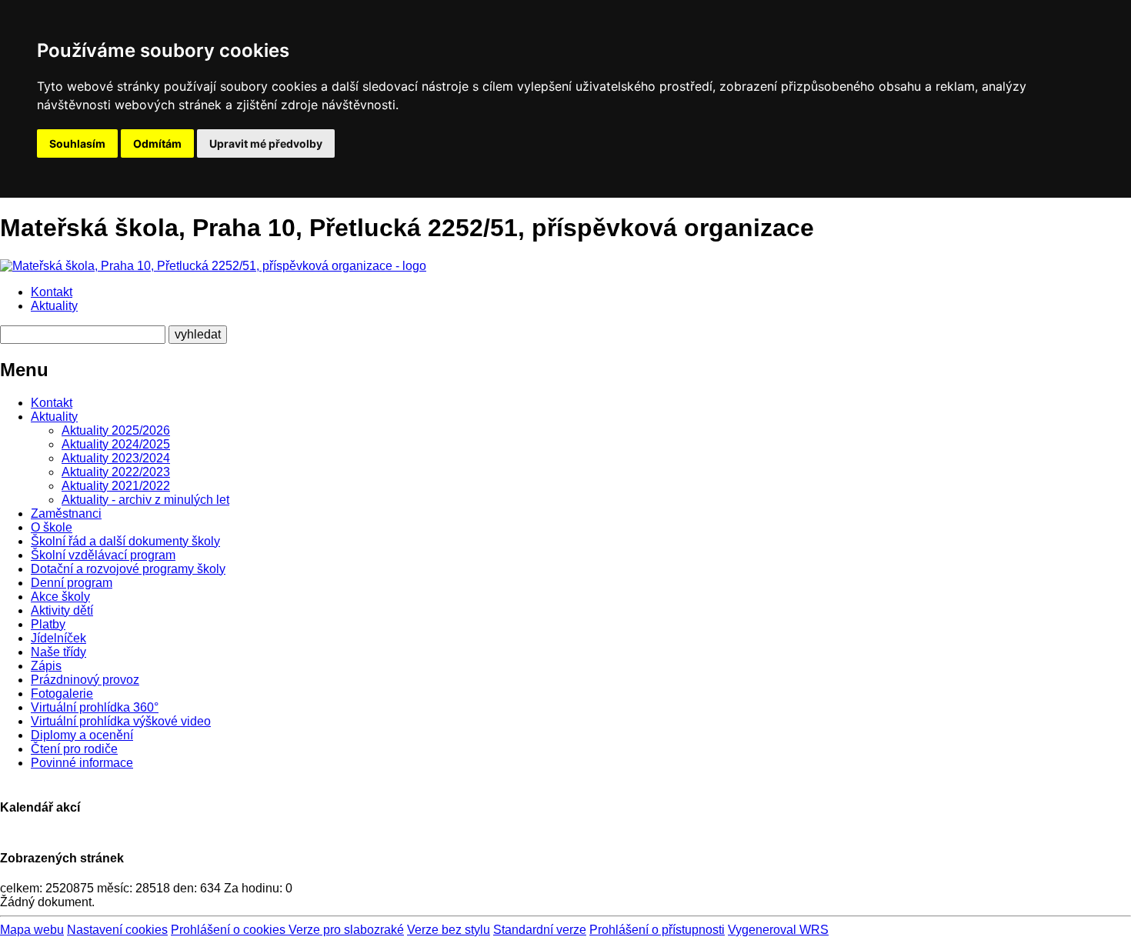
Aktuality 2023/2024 (116, 458)
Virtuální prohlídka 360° (94, 707)
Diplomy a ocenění (82, 735)
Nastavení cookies (117, 929)
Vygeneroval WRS (778, 929)
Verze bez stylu (448, 929)
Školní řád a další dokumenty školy (125, 541)
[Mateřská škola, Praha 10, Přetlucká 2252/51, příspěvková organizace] (213, 265)
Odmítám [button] (157, 143)
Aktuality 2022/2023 (116, 472)
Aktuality (54, 305)
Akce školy (60, 596)
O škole (51, 527)
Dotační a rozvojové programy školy (128, 568)
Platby (48, 624)
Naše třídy (58, 652)
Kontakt (51, 291)
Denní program (71, 582)
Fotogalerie (62, 693)
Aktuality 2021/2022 (116, 485)
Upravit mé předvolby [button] (265, 143)
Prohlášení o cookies (230, 929)
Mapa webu (32, 929)
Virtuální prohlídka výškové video (121, 721)
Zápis (46, 665)
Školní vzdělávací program (103, 555)
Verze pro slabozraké (346, 929)
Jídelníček (58, 638)
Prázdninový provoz (85, 679)
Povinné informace (82, 762)
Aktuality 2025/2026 (116, 430)
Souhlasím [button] (77, 143)
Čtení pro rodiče (74, 748)
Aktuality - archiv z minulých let (145, 499)
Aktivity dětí (62, 610)
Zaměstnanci (66, 513)
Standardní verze (539, 929)
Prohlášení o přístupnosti (657, 929)
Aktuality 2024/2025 (116, 444)
